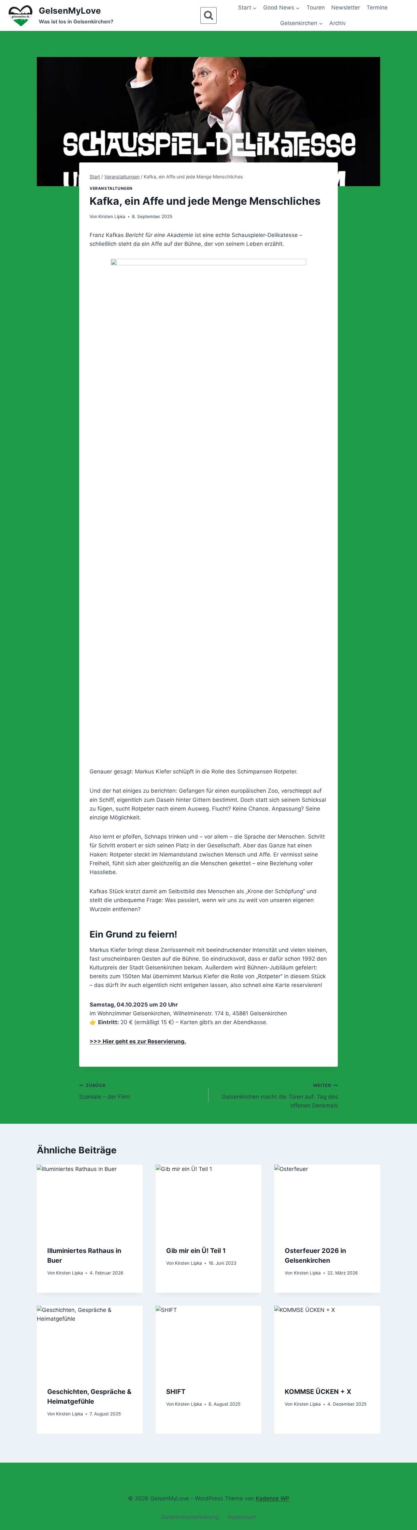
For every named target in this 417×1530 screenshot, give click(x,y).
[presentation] (90, 1200)
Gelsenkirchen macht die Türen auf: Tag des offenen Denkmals (280, 1096)
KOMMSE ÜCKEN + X (318, 1391)
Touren (316, 7)
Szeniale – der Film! (104, 1091)
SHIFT (175, 1391)
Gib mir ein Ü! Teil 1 (196, 1250)
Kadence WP (272, 1498)
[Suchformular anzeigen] (208, 15)
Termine (377, 7)
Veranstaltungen (111, 188)
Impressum (241, 1517)
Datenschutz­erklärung (190, 1517)
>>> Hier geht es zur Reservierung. (138, 1041)
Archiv (337, 23)
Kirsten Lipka (111, 216)
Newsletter (345, 7)
